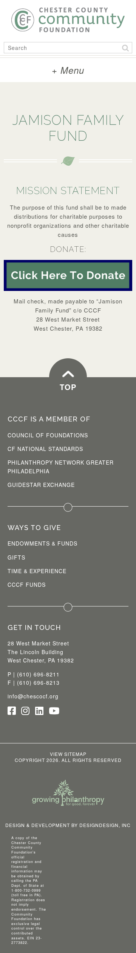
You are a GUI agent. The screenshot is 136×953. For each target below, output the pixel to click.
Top (68, 386)
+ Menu (68, 70)
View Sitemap (68, 754)
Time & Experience (37, 571)
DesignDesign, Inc (105, 825)
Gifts (16, 557)
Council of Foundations (48, 435)
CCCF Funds (27, 584)
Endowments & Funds (42, 543)
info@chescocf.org (33, 696)
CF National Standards (45, 448)
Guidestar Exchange (41, 484)
